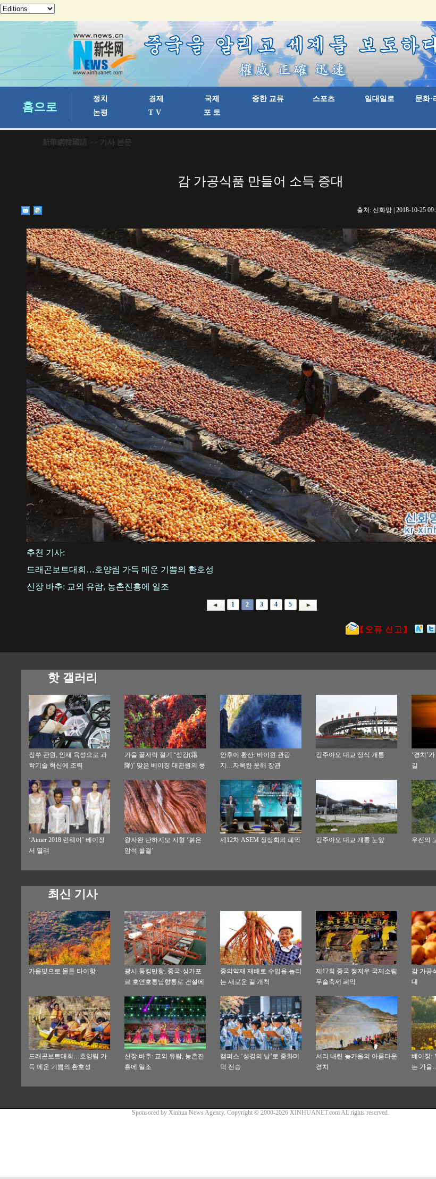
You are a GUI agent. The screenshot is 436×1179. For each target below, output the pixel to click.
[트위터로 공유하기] (431, 629)
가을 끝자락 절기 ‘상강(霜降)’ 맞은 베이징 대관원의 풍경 (164, 765)
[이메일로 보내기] (25, 210)
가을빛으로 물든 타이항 (62, 971)
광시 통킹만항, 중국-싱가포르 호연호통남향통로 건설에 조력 (164, 981)
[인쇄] (38, 210)
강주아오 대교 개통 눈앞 (350, 840)
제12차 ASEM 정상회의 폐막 (260, 840)
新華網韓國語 (65, 142)
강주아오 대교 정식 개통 (350, 755)
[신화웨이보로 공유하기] (419, 629)
